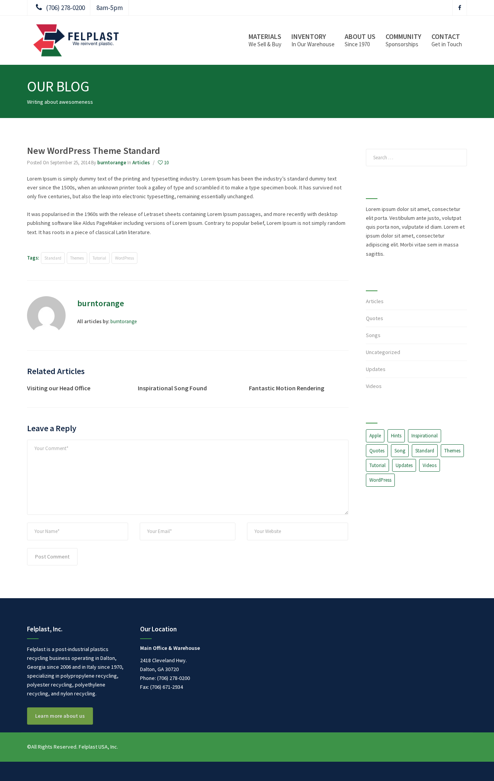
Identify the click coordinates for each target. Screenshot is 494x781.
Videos (374, 386)
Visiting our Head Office (58, 388)
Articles (141, 162)
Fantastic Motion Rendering (286, 388)
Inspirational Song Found (172, 388)
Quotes (374, 318)
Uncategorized (383, 352)
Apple (375, 435)
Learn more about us (60, 715)
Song (399, 450)
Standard (52, 258)
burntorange (111, 162)
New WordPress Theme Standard (93, 151)
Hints (396, 435)
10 (166, 162)
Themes (77, 258)
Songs (373, 335)
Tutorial (99, 258)
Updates (376, 369)
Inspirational (424, 435)
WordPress (124, 258)
